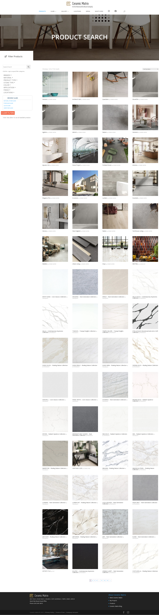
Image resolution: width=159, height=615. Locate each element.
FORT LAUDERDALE (56, 599)
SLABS (53, 11)
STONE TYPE (9, 83)
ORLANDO (47, 599)
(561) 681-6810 (38, 603)
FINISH (6, 90)
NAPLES (73, 599)
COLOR (6, 85)
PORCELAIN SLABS (8, 103)
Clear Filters (7, 113)
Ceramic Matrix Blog (116, 606)
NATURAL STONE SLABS (10, 101)
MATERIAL (8, 78)
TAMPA (64, 599)
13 (107, 580)
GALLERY (64, 11)
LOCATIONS (77, 11)
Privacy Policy (49, 612)
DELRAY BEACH (40, 599)
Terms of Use (60, 612)
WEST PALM (33, 599)
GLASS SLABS (7, 105)
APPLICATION (9, 87)
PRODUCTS (42, 11)
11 (101, 580)
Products (112, 603)
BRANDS (7, 75)
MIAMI (68, 599)
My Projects (113, 600)
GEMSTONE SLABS (8, 108)
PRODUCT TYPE (10, 80)
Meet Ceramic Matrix (116, 598)
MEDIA (88, 11)
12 (104, 580)
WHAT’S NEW (99, 11)
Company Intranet (72, 612)
